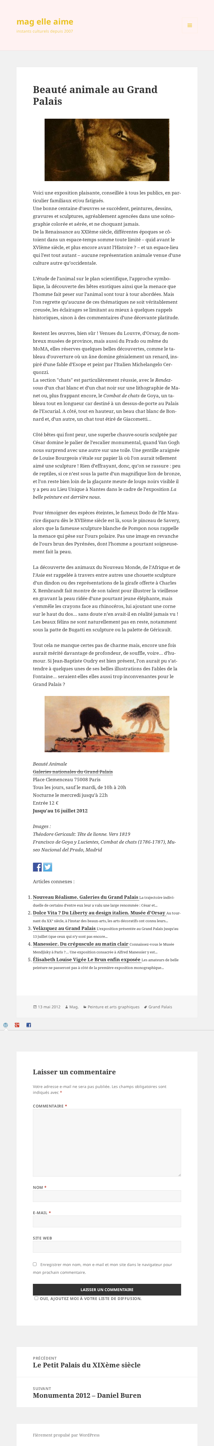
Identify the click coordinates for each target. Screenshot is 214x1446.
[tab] (6, 1024)
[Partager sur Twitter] (47, 867)
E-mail (42, 1212)
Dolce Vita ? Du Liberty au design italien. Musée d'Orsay (99, 912)
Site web (42, 1238)
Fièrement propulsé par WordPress (66, 1435)
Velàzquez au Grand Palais (65, 928)
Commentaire (50, 1106)
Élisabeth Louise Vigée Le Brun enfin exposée (87, 959)
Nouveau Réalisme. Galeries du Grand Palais (86, 897)
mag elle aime (44, 21)
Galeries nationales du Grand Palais (73, 771)
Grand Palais (160, 1006)
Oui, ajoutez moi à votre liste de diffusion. (91, 1298)
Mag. (74, 1006)
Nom (40, 1187)
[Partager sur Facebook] (37, 867)
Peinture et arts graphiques (114, 1006)
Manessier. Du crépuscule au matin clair (81, 944)
